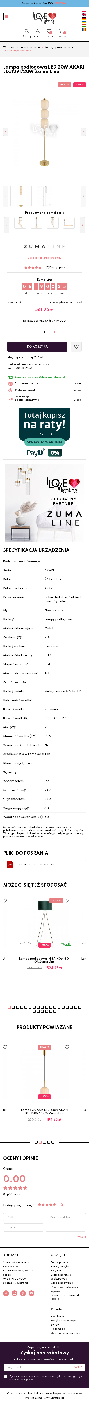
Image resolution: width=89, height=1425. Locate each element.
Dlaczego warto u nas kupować (64, 1289)
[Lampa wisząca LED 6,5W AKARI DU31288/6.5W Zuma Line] (37, 223)
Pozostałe (58, 1309)
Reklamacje (58, 1329)
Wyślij (81, 1237)
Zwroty (55, 1325)
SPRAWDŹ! (61, 3)
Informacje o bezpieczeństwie (36, 864)
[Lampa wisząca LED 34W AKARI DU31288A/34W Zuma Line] (20, 223)
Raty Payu (57, 1271)
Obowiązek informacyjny (66, 1333)
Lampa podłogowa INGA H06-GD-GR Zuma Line (44, 960)
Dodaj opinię (57, 267)
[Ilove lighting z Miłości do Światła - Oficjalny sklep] (44, 18)
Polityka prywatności (63, 1321)
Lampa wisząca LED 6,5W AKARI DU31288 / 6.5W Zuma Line (44, 1111)
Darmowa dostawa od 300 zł (65, 1297)
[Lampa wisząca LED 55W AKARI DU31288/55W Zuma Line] (53, 223)
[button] (5, 196)
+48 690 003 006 (14, 1279)
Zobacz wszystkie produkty (44, 258)
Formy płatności (60, 1262)
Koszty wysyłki (60, 1266)
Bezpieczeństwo (61, 1275)
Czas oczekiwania (62, 1283)
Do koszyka (37, 346)
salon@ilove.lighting (15, 1283)
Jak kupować (59, 1279)
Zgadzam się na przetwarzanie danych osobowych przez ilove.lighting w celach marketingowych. (45, 1378)
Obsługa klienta (63, 1255)
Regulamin (57, 1317)
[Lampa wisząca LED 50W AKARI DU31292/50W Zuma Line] (69, 223)
